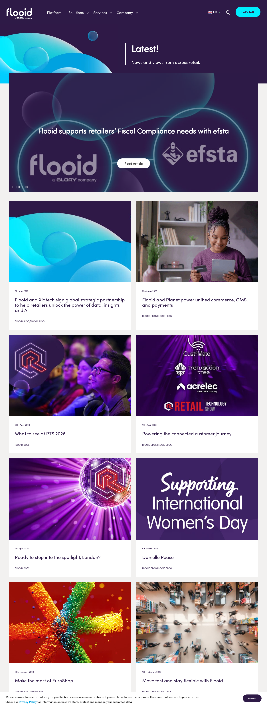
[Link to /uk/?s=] (227, 12)
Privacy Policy (28, 702)
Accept (252, 698)
